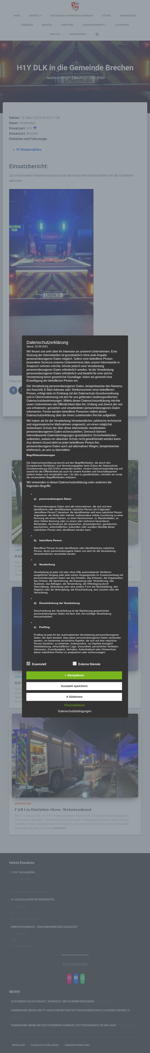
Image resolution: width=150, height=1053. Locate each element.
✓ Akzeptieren (74, 675)
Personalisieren (74, 705)
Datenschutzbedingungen (74, 711)
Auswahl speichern (74, 686)
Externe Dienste (89, 664)
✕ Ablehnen (74, 696)
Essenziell (39, 664)
